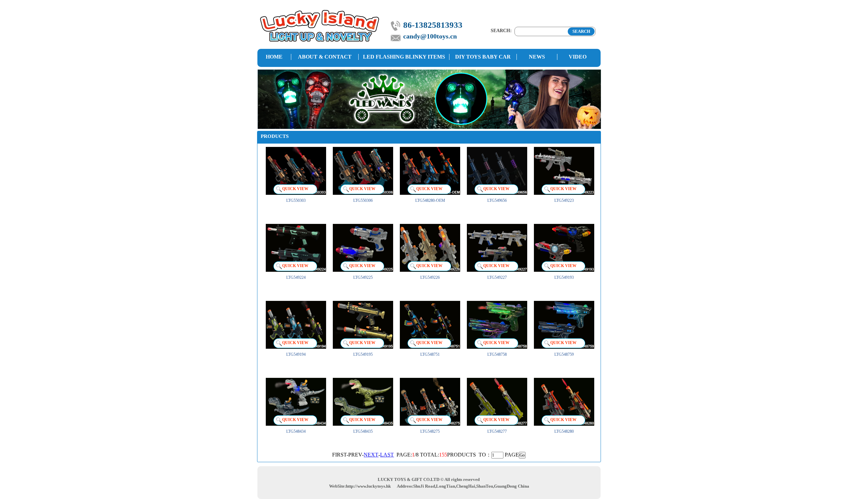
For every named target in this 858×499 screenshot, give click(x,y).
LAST (387, 455)
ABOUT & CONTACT (325, 57)
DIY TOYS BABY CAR (483, 57)
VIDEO (578, 57)
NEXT (371, 455)
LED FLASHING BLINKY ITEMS (404, 57)
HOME (274, 57)
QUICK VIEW (295, 188)
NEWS (537, 57)
